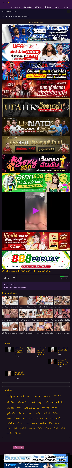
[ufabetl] (36, 145)
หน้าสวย (20, 423)
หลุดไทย (43, 423)
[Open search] (68, 11)
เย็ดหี (56, 428)
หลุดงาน (34, 423)
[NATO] (36, 126)
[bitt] (36, 163)
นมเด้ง (37, 413)
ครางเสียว (57, 396)
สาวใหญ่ (66, 7)
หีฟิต (50, 423)
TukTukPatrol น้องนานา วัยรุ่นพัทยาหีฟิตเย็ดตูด (33, 307)
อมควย (32, 428)
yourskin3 (16, 288)
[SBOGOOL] (36, 33)
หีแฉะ (8, 428)
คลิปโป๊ (19, 407)
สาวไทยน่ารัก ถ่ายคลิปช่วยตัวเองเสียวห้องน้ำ (63, 362)
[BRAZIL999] (36, 182)
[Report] (14, 278)
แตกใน (9, 433)
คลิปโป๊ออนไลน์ (31, 407)
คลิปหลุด (37, 402)
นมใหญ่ (46, 413)
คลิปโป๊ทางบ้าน (27, 7)
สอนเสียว (23, 288)
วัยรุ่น (24, 418)
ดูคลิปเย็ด (10, 413)
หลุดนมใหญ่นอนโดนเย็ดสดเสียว (20, 374)
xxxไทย (37, 396)
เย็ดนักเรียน (48, 7)
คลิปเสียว (10, 408)
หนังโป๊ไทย (38, 7)
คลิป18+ (10, 402)
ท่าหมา (29, 413)
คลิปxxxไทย (23, 402)
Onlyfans (9, 288)
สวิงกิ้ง (31, 418)
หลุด (27, 423)
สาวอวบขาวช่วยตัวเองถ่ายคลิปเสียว (63, 350)
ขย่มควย (47, 396)
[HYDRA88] (36, 89)
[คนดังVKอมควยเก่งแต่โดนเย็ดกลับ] (9, 349)
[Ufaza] (36, 70)
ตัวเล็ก (21, 413)
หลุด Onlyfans (15, 7)
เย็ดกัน (40, 428)
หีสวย (57, 423)
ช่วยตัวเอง (57, 7)
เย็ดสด (48, 428)
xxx (29, 396)
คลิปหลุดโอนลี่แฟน (54, 402)
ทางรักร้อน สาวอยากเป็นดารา (28, 320)
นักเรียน (55, 413)
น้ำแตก (8, 418)
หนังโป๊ (58, 418)
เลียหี (63, 428)
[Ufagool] (36, 52)
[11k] (36, 107)
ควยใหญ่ (45, 408)
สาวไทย (49, 418)
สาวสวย (40, 418)
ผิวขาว (17, 418)
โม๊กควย (18, 433)
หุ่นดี (15, 428)
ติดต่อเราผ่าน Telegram (36, 23)
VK (22, 396)
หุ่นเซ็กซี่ (23, 428)
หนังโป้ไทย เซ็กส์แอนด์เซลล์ (44, 307)
